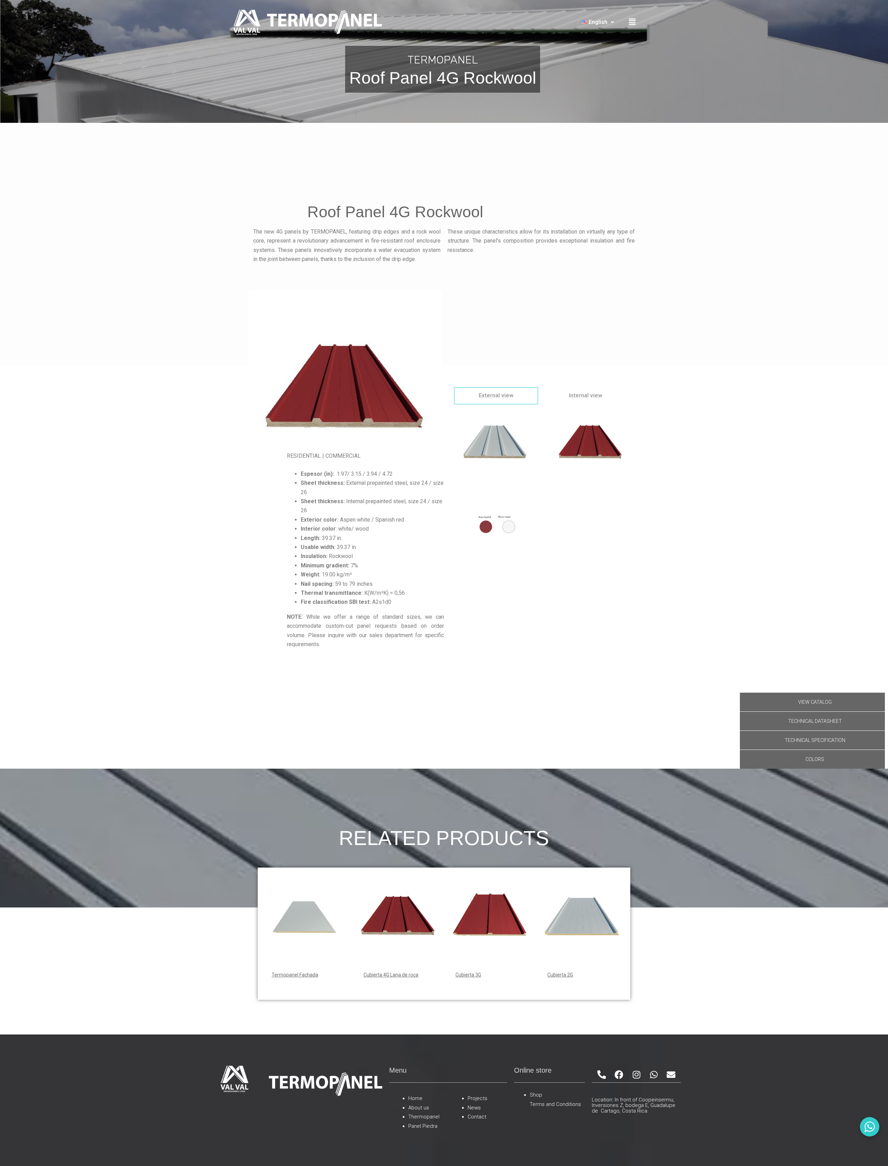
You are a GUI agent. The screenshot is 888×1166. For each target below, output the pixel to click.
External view (496, 395)
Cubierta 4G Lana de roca (391, 975)
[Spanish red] (590, 445)
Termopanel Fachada (295, 975)
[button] (598, 22)
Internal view (585, 395)
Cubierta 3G (468, 975)
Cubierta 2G (560, 975)
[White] (495, 445)
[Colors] (495, 527)
